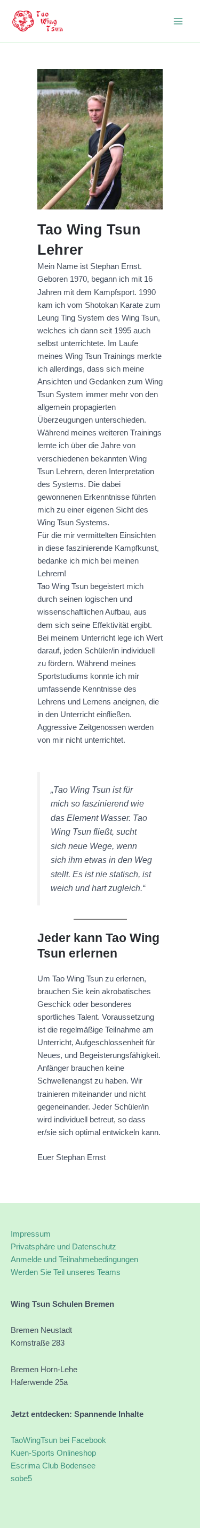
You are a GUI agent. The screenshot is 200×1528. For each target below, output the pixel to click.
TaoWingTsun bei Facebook (58, 1440)
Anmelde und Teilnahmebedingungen (74, 1259)
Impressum (31, 1234)
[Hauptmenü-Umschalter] (178, 21)
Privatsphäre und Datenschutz (63, 1246)
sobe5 (21, 1478)
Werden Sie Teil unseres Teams (66, 1272)
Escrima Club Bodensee (53, 1466)
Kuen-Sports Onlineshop (53, 1453)
